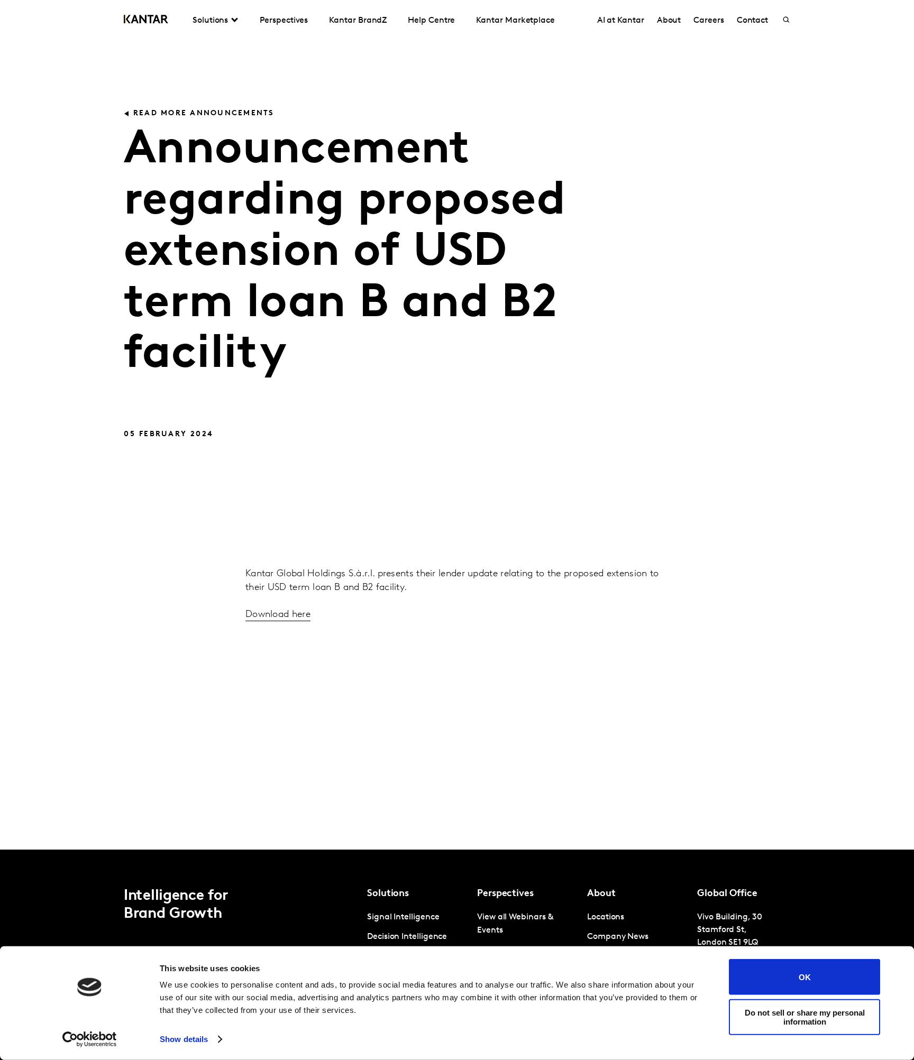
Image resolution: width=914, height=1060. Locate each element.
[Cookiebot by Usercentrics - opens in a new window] (89, 1039)
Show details (184, 1039)
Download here (277, 615)
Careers (708, 20)
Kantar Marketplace (515, 20)
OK (805, 976)
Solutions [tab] (210, 20)
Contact (752, 20)
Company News (617, 937)
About (669, 20)
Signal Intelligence (403, 917)
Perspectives (284, 20)
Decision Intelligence (407, 937)
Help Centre (431, 20)
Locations (605, 917)
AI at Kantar (620, 20)
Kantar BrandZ (358, 20)
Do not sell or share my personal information (805, 1017)
